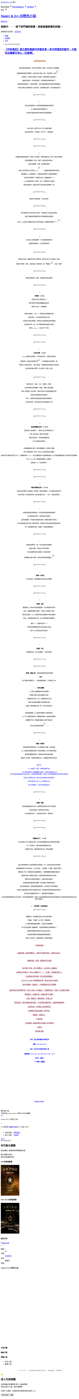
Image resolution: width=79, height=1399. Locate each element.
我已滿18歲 (5, 1395)
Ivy (2, 1115)
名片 (6, 41)
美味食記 (17, 1132)
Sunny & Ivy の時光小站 (18, 16)
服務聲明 (59, 1370)
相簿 (6, 36)
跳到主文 (4, 21)
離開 (11, 1395)
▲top (3, 1139)
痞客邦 (11, 1127)
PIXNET (24, 1370)
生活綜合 (17, 32)
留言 (15, 1127)
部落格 (7, 38)
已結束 (16, 1135)
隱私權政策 (51, 1370)
